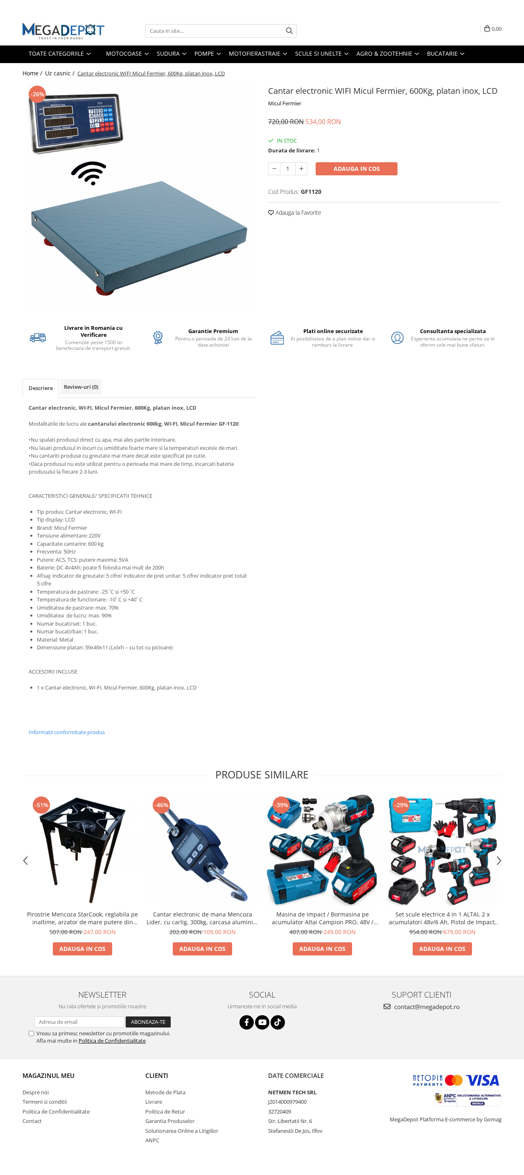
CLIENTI (156, 1075)
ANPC (152, 1140)
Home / (33, 73)
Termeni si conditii (45, 1101)
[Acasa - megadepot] (63, 31)
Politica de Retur (165, 1111)
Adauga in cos (357, 168)
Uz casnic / (60, 73)
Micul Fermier (284, 103)
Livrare (153, 1101)
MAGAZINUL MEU (49, 1075)
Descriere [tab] (41, 388)
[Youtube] (262, 1022)
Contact (32, 1121)
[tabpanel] (139, 198)
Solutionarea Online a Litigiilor (181, 1130)
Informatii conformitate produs (67, 732)
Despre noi (36, 1092)
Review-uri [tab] (81, 386)
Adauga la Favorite (297, 212)
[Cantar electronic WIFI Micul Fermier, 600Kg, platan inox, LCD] (139, 198)
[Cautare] (289, 31)
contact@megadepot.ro (426, 1007)
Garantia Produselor (169, 1121)
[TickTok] (278, 1022)
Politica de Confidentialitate (112, 1040)
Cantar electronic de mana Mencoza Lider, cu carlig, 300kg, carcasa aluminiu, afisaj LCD (202, 918)
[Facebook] (246, 1022)
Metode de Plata (165, 1092)
